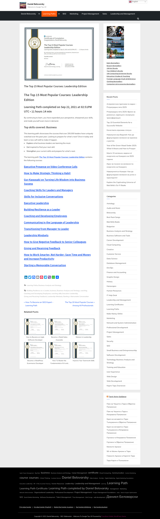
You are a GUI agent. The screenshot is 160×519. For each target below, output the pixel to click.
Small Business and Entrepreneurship (122, 350)
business (53, 290)
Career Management (79, 473)
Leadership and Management (122, 14)
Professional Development (117, 327)
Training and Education (116, 367)
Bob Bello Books (113, 222)
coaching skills (56, 293)
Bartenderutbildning (83, 507)
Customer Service (114, 254)
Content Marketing (130, 473)
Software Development (116, 355)
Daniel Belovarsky (35, 4)
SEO (64, 14)
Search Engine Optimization (129, 492)
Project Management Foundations (104, 492)
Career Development (115, 240)
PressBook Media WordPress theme (113, 516)
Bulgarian (111, 226)
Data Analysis (94, 478)
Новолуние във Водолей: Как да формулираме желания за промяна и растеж (122, 138)
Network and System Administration (121, 323)
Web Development (114, 381)
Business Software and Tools (118, 236)
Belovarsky (111, 213)
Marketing (74, 14)
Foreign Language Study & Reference (121, 79)
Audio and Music (113, 208)
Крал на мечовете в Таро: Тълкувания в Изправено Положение (117, 430)
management (114, 489)
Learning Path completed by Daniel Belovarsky (79, 488)
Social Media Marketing (31, 497)
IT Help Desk (112, 295)
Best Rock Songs (113, 217)
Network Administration (26, 492)
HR (34, 483)
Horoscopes (111, 286)
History (110, 281)
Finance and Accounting (116, 272)
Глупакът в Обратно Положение (120, 442)
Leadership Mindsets (54, 296)
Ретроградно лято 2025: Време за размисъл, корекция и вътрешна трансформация (121, 115)
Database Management (116, 263)
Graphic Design (113, 277)
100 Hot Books (112, 68)
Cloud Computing (114, 245)
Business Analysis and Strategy (49, 285)
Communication (118, 473)
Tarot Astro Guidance (117, 396)
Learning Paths (49, 14)
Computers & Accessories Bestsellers (121, 84)
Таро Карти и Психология (117, 460)
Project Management (90, 14)
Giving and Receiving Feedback (35, 296)
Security (110, 341)
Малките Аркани (114, 447)
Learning (103, 483)
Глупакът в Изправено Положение (121, 437)
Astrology (111, 203)
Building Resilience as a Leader (38, 290)
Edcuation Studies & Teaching (118, 76)
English (135, 2)
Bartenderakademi (100, 507)
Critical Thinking (45, 478)
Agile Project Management (27, 473)
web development (99, 497)
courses (34, 477)
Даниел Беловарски (122, 497)
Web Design (112, 376)
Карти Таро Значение (116, 386)
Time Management (78, 497)
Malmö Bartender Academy (63, 507)
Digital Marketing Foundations (125, 478)
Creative (110, 249)
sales (118, 492)
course (24, 477)
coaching (84, 290)
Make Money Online (115, 314)
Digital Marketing (110, 478)
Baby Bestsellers (113, 63)
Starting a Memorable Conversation (76, 296)
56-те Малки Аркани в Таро (119, 451)
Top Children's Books (115, 71)
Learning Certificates (115, 304)
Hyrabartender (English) (42, 507)
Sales (105, 14)
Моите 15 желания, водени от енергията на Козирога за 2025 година (120, 156)
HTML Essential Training (43, 483)
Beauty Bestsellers (114, 66)
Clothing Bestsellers (114, 81)
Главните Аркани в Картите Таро (121, 456)
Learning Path (117, 483)
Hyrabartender (25, 507)
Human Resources (114, 291)
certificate (93, 472)
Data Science (112, 258)
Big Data (37, 473)
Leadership (69, 483)
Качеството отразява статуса (119, 130)
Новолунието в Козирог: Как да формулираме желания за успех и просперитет (121, 174)
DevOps (110, 268)
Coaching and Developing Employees (37, 293)
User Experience (113, 372)
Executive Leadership (70, 293)
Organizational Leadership (44, 492)
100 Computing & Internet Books (119, 73)
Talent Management (63, 497)
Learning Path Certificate (34, 488)
